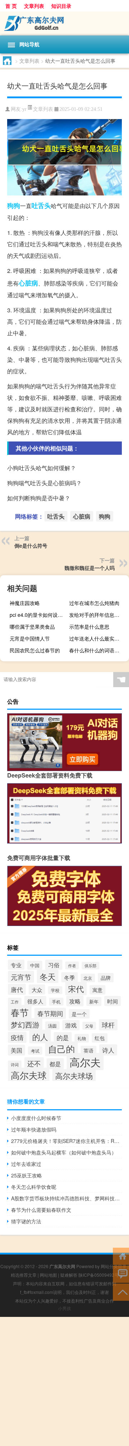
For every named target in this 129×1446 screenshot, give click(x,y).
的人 (40, 1036)
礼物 (81, 1038)
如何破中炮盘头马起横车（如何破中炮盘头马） (63, 1152)
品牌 (106, 977)
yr (24, 109)
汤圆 (52, 1025)
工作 (15, 1002)
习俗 (53, 965)
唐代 (17, 989)
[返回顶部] (121, 1292)
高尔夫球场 (74, 1075)
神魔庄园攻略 (25, 602)
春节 (20, 1012)
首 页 (11, 5)
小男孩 (64, 1308)
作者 (72, 965)
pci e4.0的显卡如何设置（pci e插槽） (39, 614)
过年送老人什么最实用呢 (96, 638)
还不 (34, 1063)
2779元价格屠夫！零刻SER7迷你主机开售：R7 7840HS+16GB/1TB (66, 1140)
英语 (88, 1050)
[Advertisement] (64, 1381)
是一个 (79, 1013)
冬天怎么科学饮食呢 (33, 1186)
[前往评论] (121, 1274)
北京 (87, 978)
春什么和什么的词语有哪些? (98, 650)
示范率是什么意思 (89, 626)
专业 (16, 965)
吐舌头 (41, 205)
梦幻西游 (25, 1024)
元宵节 (21, 977)
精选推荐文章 (24, 1275)
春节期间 (50, 1013)
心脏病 (28, 283)
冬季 (69, 977)
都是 (55, 1063)
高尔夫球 (29, 1075)
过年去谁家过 (26, 1163)
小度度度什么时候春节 (36, 1117)
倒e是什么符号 (30, 545)
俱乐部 (90, 965)
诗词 (15, 1064)
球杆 (108, 1024)
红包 (100, 1037)
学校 (55, 990)
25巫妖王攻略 (26, 1175)
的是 (63, 1037)
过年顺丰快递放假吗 (33, 1129)
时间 (112, 1001)
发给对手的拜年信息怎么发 (98, 614)
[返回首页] (121, 1256)
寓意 (97, 989)
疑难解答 (68, 1275)
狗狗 (13, 205)
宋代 (76, 988)
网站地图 (48, 1275)
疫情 (17, 1037)
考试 (35, 1051)
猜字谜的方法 (26, 1221)
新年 (94, 1001)
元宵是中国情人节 (30, 638)
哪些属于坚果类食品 (32, 626)
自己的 (61, 1049)
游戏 (71, 1025)
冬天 (48, 976)
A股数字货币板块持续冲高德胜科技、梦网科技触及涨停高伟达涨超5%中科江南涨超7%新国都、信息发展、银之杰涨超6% (66, 1198)
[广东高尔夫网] (64, 23)
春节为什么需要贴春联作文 (41, 1209)
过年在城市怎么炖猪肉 (94, 602)
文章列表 (34, 5)
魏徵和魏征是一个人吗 (89, 567)
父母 (89, 1026)
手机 (56, 1002)
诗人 (108, 1049)
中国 (34, 965)
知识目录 (61, 5)
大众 (37, 989)
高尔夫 (85, 1061)
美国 (16, 1050)
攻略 (75, 1001)
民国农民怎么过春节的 (35, 650)
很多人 (35, 1001)
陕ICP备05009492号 (98, 1275)
